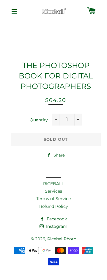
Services (53, 191)
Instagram (56, 226)
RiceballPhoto (61, 239)
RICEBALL (53, 183)
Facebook (56, 219)
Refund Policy (53, 206)
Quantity (39, 120)
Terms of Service (53, 198)
